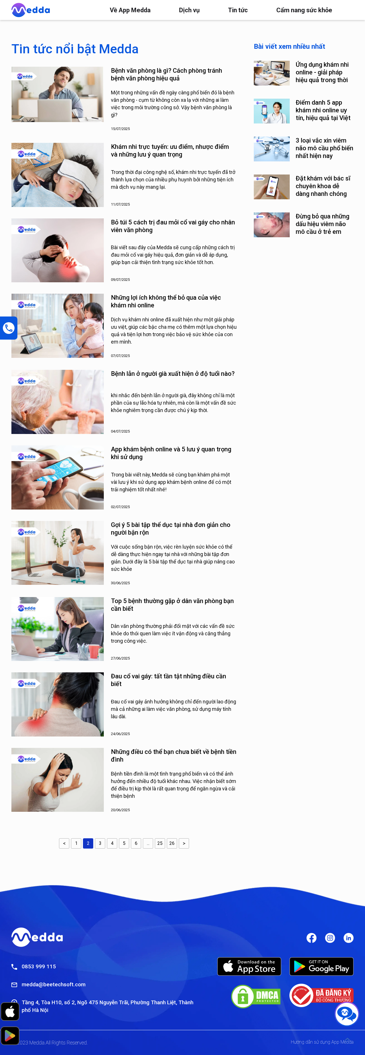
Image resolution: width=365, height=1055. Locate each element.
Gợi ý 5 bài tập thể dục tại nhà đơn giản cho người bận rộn (170, 528)
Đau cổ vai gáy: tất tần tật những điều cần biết (168, 680)
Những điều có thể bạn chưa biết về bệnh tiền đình (173, 755)
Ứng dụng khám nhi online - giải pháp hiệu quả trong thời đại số (322, 72)
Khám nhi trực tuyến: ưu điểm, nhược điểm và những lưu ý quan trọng (170, 150)
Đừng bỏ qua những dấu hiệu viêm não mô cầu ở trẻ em (322, 224)
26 (172, 843)
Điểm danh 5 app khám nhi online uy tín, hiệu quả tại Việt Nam (323, 110)
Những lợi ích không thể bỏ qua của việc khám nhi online (166, 301)
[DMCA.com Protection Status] (255, 996)
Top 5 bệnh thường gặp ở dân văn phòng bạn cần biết (172, 604)
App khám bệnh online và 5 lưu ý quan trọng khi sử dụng (171, 453)
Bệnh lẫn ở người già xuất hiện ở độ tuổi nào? (173, 373)
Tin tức (238, 10)
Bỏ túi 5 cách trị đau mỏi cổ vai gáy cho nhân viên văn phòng (173, 226)
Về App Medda (130, 10)
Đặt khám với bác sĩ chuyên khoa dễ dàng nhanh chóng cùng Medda (323, 186)
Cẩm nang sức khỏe (304, 10)
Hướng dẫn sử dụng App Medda (322, 1042)
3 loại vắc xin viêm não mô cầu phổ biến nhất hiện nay (324, 148)
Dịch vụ (189, 10)
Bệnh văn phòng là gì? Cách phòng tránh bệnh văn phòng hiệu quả (166, 74)
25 (160, 843)
